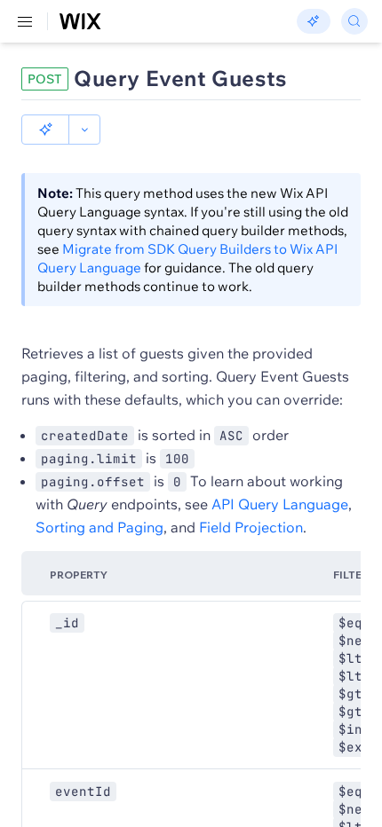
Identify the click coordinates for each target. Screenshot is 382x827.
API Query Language (279, 504)
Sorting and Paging (99, 527)
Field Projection (251, 527)
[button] (45, 129)
